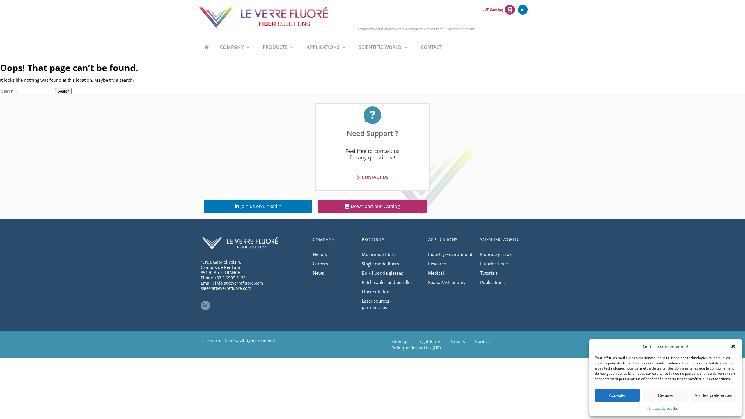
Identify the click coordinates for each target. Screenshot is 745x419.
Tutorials (489, 273)
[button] (733, 346)
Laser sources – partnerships (377, 304)
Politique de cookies (663, 408)
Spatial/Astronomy (447, 282)
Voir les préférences (713, 395)
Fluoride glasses (496, 254)
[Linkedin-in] (523, 10)
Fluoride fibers (494, 264)
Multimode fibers (379, 254)
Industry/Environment (450, 254)
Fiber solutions (376, 291)
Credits (458, 341)
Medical (436, 273)
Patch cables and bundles (387, 282)
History (320, 254)
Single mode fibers (380, 264)
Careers (320, 264)
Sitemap (399, 341)
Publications (492, 282)
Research (437, 264)
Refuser (665, 395)
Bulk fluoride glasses (382, 273)
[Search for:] (27, 91)
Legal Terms (429, 341)
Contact (431, 47)
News (318, 273)
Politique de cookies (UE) (416, 348)
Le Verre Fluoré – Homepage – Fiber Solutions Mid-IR (206, 47)
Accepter (617, 395)
